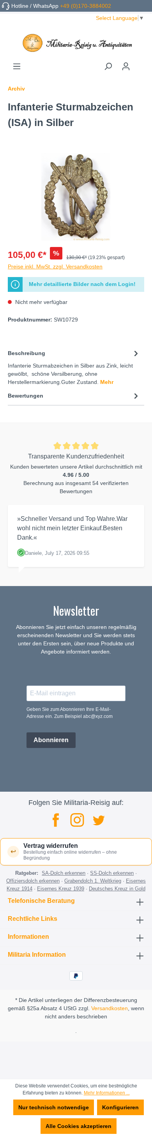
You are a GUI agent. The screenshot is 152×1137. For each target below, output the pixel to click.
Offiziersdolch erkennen (33, 881)
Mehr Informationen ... (107, 1093)
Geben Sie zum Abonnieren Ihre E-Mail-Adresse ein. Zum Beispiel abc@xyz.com (70, 713)
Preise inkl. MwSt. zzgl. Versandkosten (55, 266)
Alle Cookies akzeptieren (78, 1126)
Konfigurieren (120, 1107)
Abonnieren (51, 740)
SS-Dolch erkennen (112, 873)
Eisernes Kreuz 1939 (60, 889)
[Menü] (17, 66)
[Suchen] (108, 66)
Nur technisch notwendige (53, 1107)
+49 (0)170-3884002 (85, 6)
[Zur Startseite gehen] (76, 43)
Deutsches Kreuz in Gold (117, 889)
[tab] (74, 367)
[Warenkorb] (139, 63)
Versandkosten (109, 1008)
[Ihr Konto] (126, 66)
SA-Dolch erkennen (63, 873)
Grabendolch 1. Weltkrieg (92, 881)
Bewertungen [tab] (25, 396)
